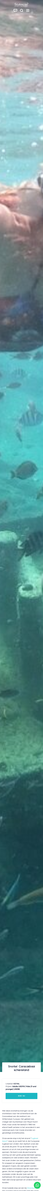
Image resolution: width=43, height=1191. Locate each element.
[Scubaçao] (21, 5)
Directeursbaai (33, 1188)
